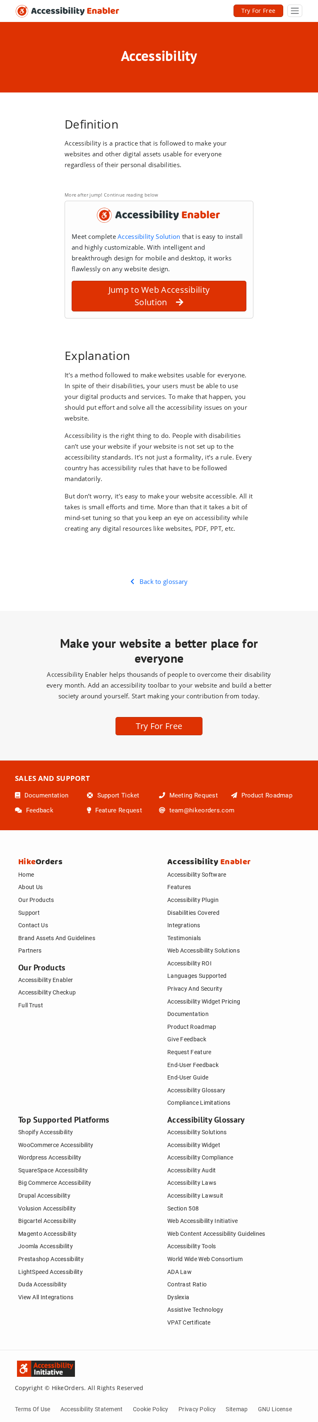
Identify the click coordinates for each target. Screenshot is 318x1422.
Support (29, 912)
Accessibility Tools (191, 1246)
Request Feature (189, 1052)
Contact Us (33, 925)
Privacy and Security (194, 988)
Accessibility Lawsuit (195, 1195)
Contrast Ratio (187, 1284)
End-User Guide (187, 1077)
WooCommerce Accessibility (55, 1145)
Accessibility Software (196, 874)
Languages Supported (197, 975)
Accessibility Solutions (197, 1132)
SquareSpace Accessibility (53, 1170)
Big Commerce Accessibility (55, 1182)
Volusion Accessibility (47, 1208)
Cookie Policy (151, 1409)
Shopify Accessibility (45, 1132)
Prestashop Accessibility (51, 1259)
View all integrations (45, 1297)
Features (179, 887)
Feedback (38, 810)
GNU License (275, 1409)
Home (26, 874)
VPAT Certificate (189, 1322)
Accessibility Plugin (193, 900)
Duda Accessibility (42, 1284)
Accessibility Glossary (196, 1090)
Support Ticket (117, 795)
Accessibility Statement (91, 1409)
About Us (30, 887)
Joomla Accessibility (45, 1246)
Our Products (36, 900)
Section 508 (183, 1208)
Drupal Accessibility (44, 1195)
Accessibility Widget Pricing (203, 1001)
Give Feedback (186, 1039)
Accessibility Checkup (47, 992)
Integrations (183, 925)
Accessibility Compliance (200, 1157)
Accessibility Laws (191, 1182)
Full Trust (30, 1005)
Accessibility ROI (189, 963)
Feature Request (117, 810)
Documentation (45, 795)
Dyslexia (178, 1297)
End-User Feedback (193, 1065)
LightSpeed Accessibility (50, 1272)
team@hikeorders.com (200, 810)
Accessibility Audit (191, 1170)
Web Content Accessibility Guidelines (216, 1233)
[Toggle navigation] (294, 11)
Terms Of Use (33, 1409)
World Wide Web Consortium (205, 1259)
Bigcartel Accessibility (47, 1221)
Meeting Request (192, 795)
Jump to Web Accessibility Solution (159, 296)
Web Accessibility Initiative (202, 1221)
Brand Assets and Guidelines (56, 938)
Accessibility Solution (150, 236)
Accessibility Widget (193, 1145)
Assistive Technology (195, 1309)
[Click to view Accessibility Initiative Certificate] (23, 1367)
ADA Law (179, 1272)
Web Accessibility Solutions (203, 950)
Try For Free (258, 11)
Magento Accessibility (47, 1233)
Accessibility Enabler (45, 980)
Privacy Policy (197, 1409)
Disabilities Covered (193, 912)
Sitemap (237, 1409)
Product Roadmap (265, 795)
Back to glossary (161, 581)
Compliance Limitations (198, 1102)
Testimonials (184, 938)
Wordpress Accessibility (50, 1157)
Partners (29, 950)
